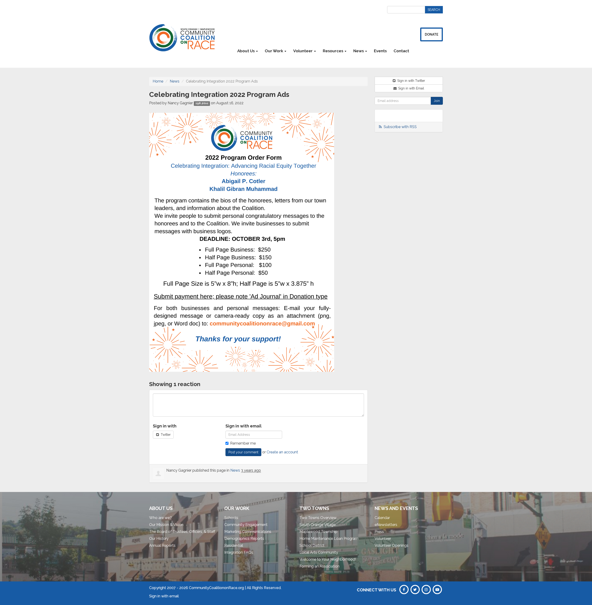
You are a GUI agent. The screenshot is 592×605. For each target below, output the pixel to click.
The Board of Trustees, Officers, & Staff (182, 531)
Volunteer (383, 538)
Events (380, 51)
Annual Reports (162, 545)
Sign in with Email (410, 88)
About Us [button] (246, 51)
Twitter (165, 434)
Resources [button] (333, 51)
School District (311, 545)
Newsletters (427, 51)
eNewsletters (386, 524)
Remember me (243, 443)
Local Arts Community (318, 552)
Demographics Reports (244, 538)
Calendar (382, 518)
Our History (159, 538)
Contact (401, 51)
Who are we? (160, 518)
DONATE (431, 34)
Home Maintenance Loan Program (328, 538)
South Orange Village (317, 524)
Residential (233, 545)
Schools (231, 518)
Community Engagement (246, 524)
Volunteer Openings (391, 545)
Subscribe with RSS (400, 127)
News (174, 81)
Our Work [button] (274, 51)
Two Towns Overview (317, 518)
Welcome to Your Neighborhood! (327, 559)
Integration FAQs (238, 552)
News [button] (359, 51)
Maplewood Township (318, 531)
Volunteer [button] (303, 51)
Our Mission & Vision (166, 524)
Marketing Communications (247, 531)
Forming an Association (319, 566)
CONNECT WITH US (376, 589)
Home (158, 81)
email (174, 596)
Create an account (282, 452)
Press (379, 531)
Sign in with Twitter (410, 81)
